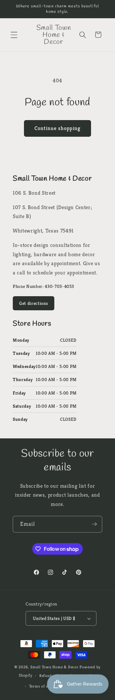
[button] (14, 34)
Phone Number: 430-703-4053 (43, 286)
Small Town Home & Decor (54, 666)
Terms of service (44, 686)
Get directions (33, 303)
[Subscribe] (94, 524)
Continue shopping (57, 128)
